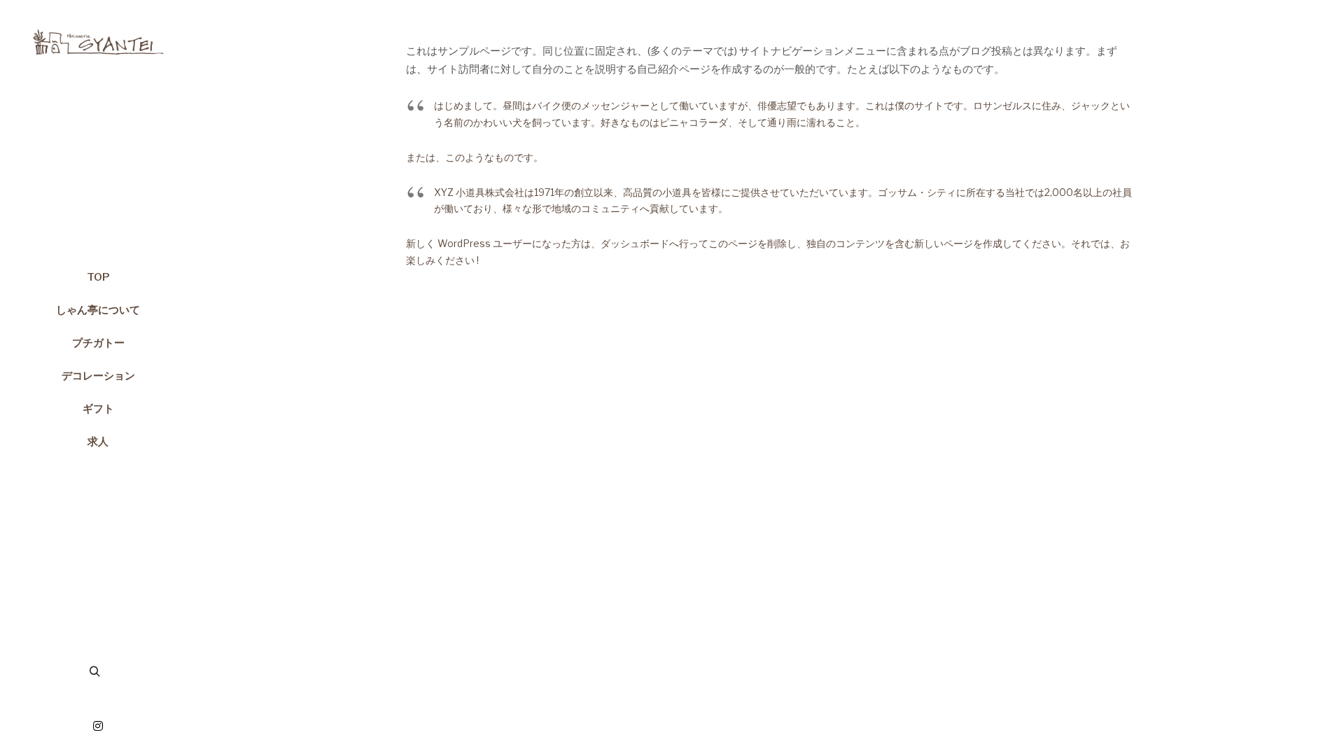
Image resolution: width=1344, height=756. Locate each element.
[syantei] (98, 35)
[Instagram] (98, 726)
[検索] (94, 672)
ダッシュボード (635, 243)
